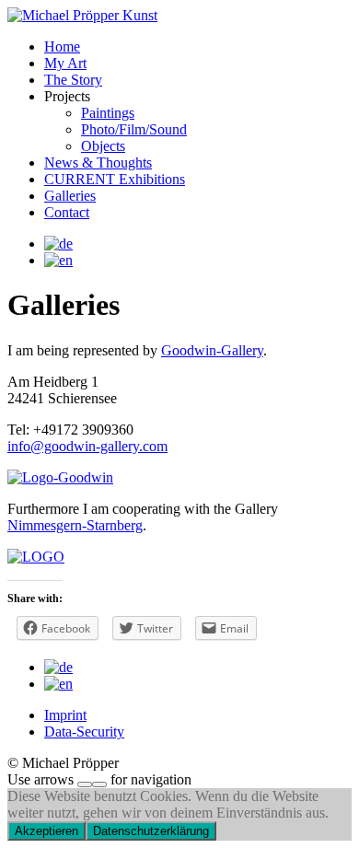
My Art (65, 63)
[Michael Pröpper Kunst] (82, 15)
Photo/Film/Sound (134, 129)
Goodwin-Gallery (212, 350)
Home (62, 46)
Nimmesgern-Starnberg (75, 525)
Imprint (65, 715)
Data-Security (84, 731)
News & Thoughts (98, 162)
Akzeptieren (46, 831)
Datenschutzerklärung (151, 831)
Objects (103, 146)
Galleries (70, 195)
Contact (66, 212)
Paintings (107, 113)
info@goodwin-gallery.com (87, 446)
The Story (73, 79)
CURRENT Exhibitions (114, 179)
